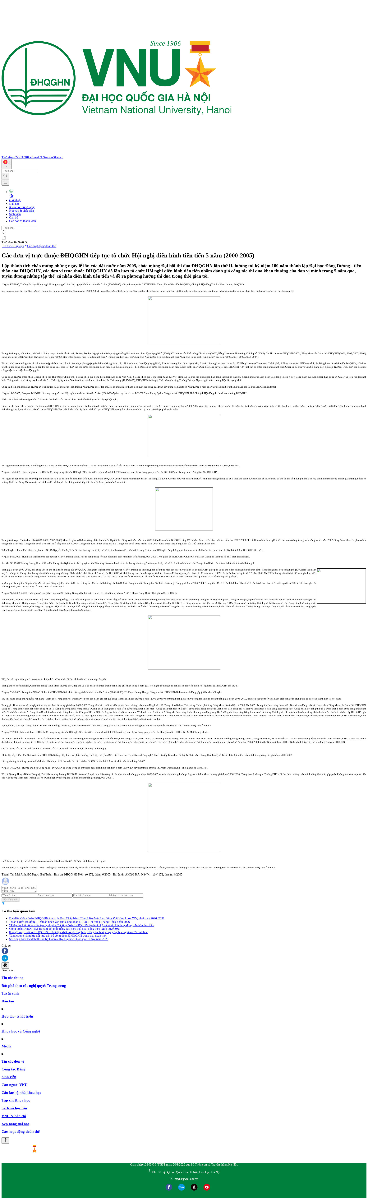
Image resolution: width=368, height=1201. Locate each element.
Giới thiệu (15, 200)
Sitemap (58, 157)
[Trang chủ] (117, 153)
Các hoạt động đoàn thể (41, 246)
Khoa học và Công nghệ (21, 1031)
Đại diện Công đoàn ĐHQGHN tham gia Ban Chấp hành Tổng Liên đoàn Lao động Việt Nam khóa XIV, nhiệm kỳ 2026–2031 (86, 918)
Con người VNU (14, 1085)
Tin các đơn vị (13, 1061)
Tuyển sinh (10, 993)
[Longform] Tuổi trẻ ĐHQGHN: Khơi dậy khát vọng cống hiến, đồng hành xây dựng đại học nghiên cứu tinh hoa (78, 932)
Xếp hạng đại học (15, 1124)
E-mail (35, 157)
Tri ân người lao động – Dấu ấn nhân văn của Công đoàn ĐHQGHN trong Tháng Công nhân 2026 (69, 921)
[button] (184, 951)
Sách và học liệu (14, 1108)
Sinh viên (15, 214)
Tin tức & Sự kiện (13, 246)
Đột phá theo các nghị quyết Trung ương (34, 986)
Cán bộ (13, 217)
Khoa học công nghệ (21, 207)
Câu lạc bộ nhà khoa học (21, 1093)
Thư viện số (9, 157)
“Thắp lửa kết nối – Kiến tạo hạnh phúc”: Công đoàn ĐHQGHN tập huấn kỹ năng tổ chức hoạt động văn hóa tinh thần (81, 925)
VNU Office (23, 157)
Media (7, 1046)
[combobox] (7, 164)
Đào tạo (14, 203)
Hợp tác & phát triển (21, 210)
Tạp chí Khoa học (16, 1100)
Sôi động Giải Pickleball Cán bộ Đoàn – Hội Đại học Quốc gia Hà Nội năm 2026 (58, 939)
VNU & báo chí (14, 1116)
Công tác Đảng (13, 1069)
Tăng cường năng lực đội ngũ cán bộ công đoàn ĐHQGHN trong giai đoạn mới (57, 935)
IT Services (46, 157)
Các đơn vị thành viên (22, 221)
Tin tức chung (13, 978)
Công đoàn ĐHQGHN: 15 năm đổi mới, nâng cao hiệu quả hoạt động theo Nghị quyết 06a (64, 928)
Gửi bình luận (10, 899)
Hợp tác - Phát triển (17, 1016)
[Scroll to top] (5, 1140)
